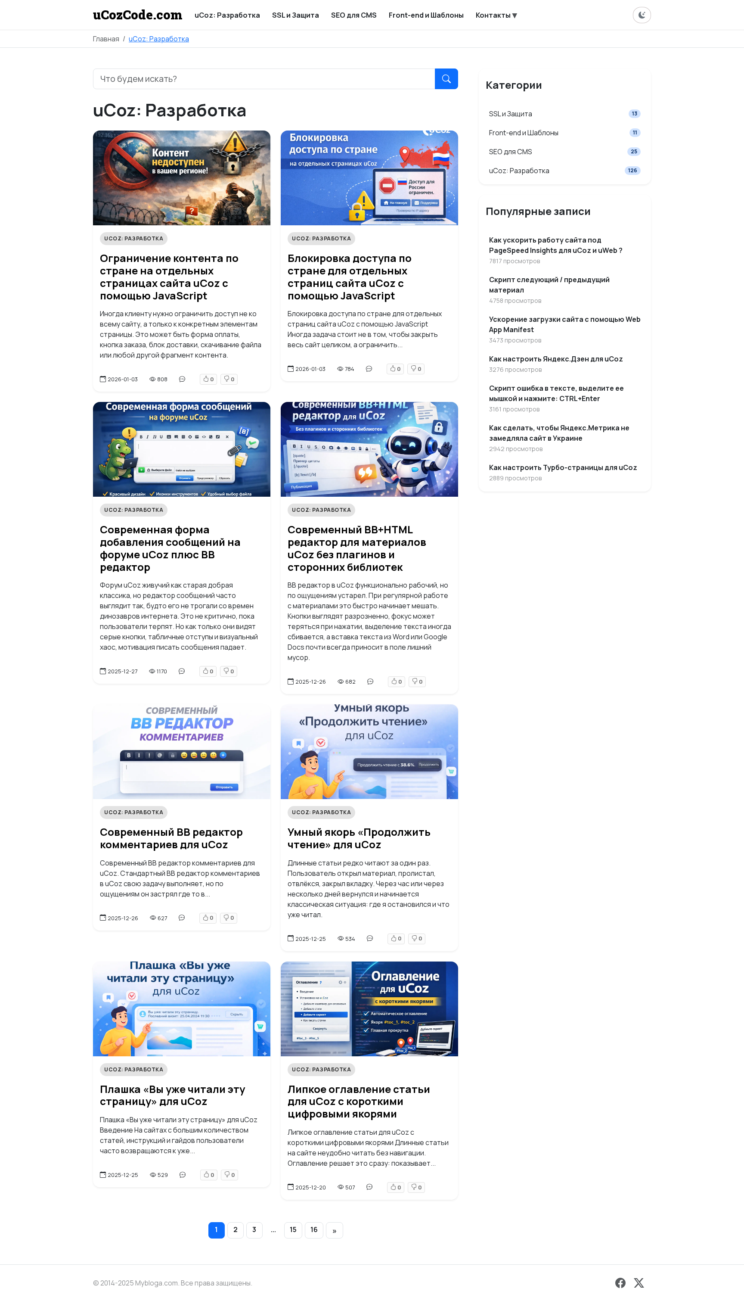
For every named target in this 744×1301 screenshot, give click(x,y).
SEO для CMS (563, 151)
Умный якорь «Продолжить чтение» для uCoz (359, 838)
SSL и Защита (563, 113)
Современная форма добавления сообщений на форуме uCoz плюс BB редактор (170, 547)
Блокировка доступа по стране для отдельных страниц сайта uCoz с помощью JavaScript (350, 276)
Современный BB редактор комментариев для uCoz (171, 838)
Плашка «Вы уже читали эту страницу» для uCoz (172, 1095)
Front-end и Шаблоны (563, 132)
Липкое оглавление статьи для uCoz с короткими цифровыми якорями (359, 1101)
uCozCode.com (138, 14)
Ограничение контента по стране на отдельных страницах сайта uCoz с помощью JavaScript (169, 276)
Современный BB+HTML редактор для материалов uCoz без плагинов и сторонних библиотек (357, 547)
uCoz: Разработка (159, 39)
